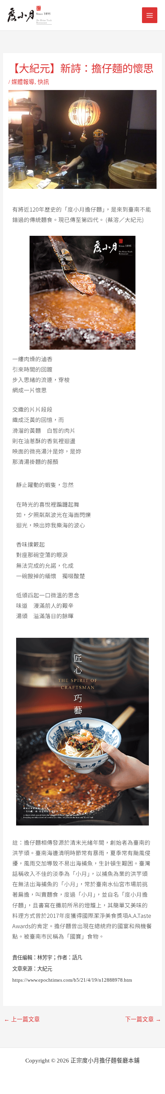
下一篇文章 (143, 1019)
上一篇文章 (22, 1019)
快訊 (43, 82)
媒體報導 (23, 82)
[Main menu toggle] (149, 15)
